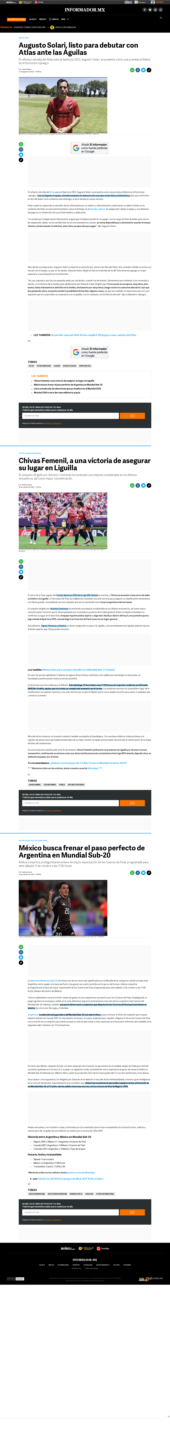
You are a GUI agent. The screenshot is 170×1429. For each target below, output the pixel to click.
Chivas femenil (35, 784)
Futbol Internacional (105, 1193)
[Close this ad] (168, 1416)
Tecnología (87, 1264)
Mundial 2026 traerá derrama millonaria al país (57, 392)
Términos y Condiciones (52, 423)
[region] (85, 1424)
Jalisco (32, 19)
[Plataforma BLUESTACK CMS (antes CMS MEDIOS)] (20, 1278)
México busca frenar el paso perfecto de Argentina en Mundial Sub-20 (68, 384)
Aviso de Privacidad (71, 1280)
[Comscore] (156, 1278)
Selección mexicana (37, 1193)
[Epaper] (141, 2)
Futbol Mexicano (44, 365)
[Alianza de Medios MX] (144, 1278)
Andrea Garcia (27, 484)
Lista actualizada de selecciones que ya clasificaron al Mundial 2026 (67, 388)
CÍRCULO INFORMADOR (65, 27)
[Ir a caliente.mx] (128, 2)
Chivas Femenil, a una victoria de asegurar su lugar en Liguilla (64, 381)
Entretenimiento (102, 1264)
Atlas (31, 365)
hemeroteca (76, 1268)
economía (127, 1264)
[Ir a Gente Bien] (37, 1)
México (42, 19)
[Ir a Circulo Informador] (24, 1)
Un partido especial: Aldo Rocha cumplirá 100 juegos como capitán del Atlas (93, 335)
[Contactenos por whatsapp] (160, 9)
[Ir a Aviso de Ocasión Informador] (11, 1)
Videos (55, 19)
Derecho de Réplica (84, 1280)
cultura (116, 1264)
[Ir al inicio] (34, 9)
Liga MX (57, 365)
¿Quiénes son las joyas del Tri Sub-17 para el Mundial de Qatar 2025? (88, 763)
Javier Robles (26, 69)
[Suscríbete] (156, 2)
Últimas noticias (16, 19)
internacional (63, 1264)
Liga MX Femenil (50, 784)
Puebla (62, 784)
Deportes (23, 37)
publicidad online (91, 1268)
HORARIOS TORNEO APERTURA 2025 (29, 27)
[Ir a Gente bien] (103, 1246)
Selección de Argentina (57, 1193)
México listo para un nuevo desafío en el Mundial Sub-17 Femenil (79, 669)
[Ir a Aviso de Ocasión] (68, 1246)
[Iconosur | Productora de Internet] (11, 1278)
